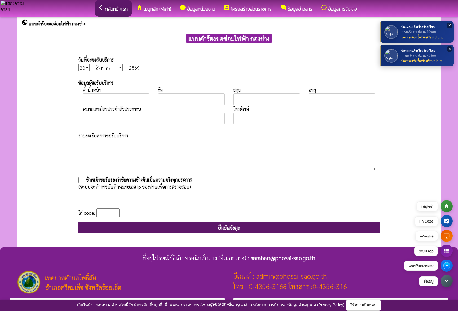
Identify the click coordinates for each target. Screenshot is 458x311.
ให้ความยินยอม (363, 305)
